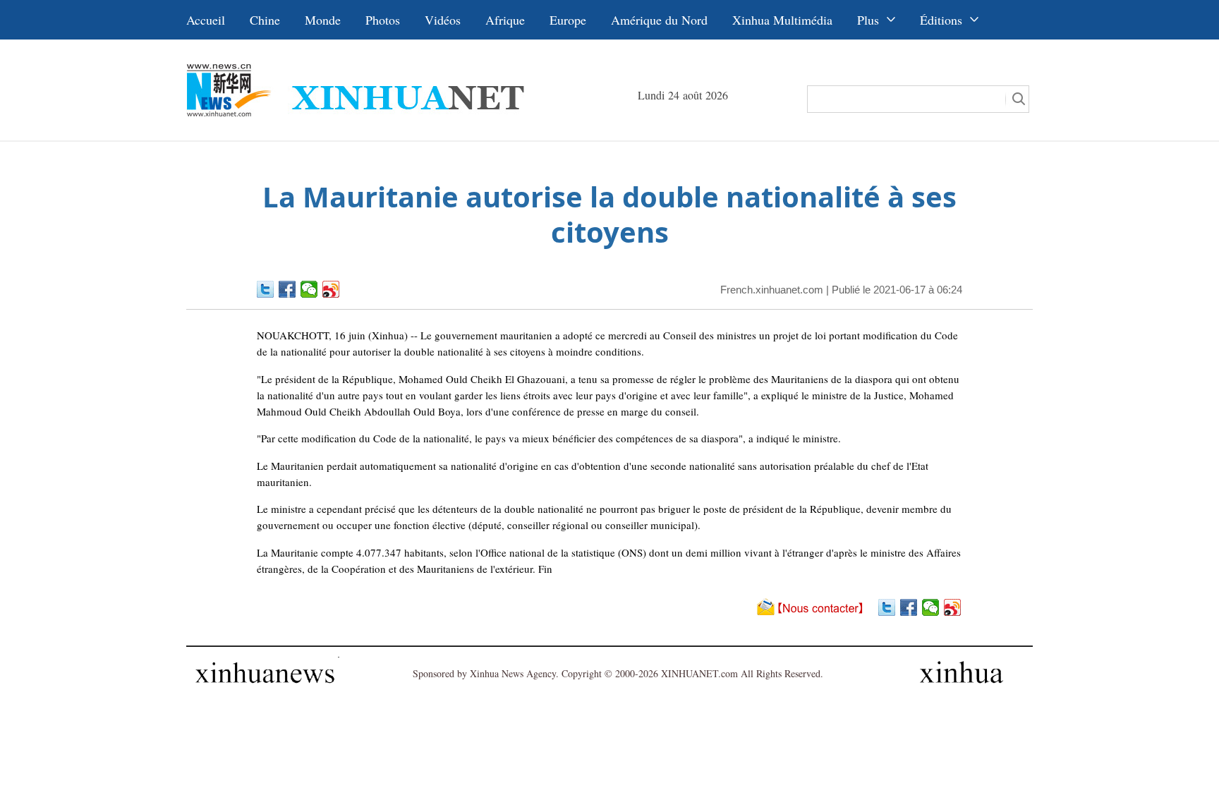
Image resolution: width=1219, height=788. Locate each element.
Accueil (205, 19)
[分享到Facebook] (287, 289)
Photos (382, 19)
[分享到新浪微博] (331, 289)
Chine (265, 19)
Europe (568, 19)
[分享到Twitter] (265, 289)
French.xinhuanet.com (771, 290)
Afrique (505, 19)
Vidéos (443, 19)
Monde (323, 19)
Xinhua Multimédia (782, 19)
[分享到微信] (309, 289)
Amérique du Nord (659, 19)
